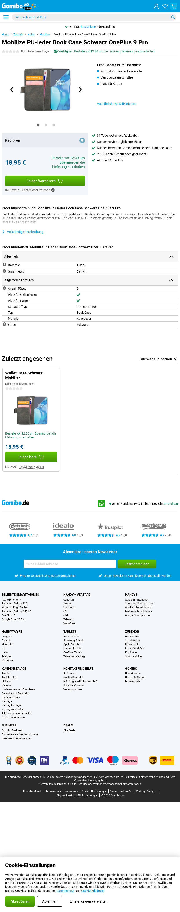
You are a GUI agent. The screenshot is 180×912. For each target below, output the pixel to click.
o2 (65, 611)
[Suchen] (172, 17)
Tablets (70, 631)
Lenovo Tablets (72, 648)
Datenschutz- (65, 890)
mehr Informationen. (129, 784)
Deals (68, 725)
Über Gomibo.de (32, 791)
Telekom (68, 619)
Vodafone (69, 623)
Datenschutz (132, 681)
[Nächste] (80, 89)
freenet (67, 603)
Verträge (7, 701)
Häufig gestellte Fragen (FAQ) (80, 681)
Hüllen (31, 34)
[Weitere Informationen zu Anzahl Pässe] (4, 288)
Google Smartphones (137, 615)
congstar (68, 599)
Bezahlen (7, 673)
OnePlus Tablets (73, 652)
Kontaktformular (73, 677)
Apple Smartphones (137, 599)
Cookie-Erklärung (92, 890)
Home (5, 34)
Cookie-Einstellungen (94, 791)
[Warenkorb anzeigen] (173, 6)
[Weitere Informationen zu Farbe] (4, 324)
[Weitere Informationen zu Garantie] (4, 264)
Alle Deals (69, 730)
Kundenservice (14, 668)
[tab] (38, 125)
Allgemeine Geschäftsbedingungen (77, 795)
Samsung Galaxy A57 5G (16, 611)
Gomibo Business (12, 730)
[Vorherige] (11, 89)
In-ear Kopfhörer (134, 648)
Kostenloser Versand (31, 466)
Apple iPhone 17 (11, 599)
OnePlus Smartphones (138, 607)
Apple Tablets (71, 644)
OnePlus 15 (8, 615)
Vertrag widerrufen (13, 709)
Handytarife (12, 631)
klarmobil (69, 607)
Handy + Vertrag (77, 594)
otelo (66, 615)
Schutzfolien (132, 640)
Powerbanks (132, 644)
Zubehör (18, 34)
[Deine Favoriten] (165, 6)
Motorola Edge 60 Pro (15, 607)
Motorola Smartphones (139, 611)
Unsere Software (134, 677)
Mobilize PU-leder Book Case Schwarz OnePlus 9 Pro (85, 34)
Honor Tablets (71, 636)
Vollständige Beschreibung (25, 232)
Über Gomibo (133, 673)
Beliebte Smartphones (20, 594)
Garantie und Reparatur (15, 693)
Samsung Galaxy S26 (14, 603)
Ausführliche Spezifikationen (116, 103)
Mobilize (45, 34)
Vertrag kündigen (12, 705)
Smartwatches (133, 656)
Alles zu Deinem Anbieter (16, 713)
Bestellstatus (9, 677)
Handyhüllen (132, 636)
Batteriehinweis (11, 697)
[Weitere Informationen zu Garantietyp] (4, 271)
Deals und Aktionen (13, 717)
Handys (131, 594)
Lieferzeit (7, 681)
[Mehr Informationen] (53, 190)
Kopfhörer (131, 652)
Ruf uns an (69, 673)
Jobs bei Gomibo (73, 685)
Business (9, 725)
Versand (7, 685)
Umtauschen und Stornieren (18, 689)
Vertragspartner (72, 689)
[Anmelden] (156, 6)
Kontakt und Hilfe (78, 668)
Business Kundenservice (16, 738)
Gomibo (131, 668)
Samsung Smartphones (139, 603)
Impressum (71, 791)
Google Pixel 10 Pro (13, 619)
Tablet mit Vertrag (74, 656)
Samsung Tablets (73, 640)
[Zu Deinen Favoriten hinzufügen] (82, 140)
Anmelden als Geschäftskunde (20, 734)
